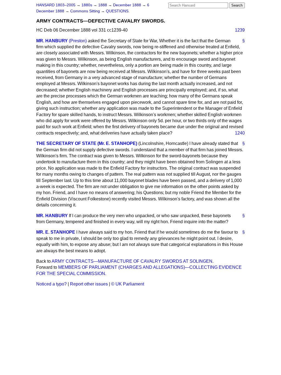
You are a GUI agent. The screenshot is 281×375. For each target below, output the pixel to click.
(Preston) (78, 40)
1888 (103, 5)
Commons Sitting (85, 11)
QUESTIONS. (118, 11)
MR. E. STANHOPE (55, 232)
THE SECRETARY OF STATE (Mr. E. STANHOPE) (86, 143)
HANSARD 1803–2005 (55, 5)
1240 (240, 133)
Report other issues (89, 284)
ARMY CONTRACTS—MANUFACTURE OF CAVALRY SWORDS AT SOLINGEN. (132, 261)
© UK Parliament (127, 284)
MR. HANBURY (52, 40)
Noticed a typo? (51, 284)
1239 (240, 30)
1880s (87, 5)
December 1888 (127, 5)
